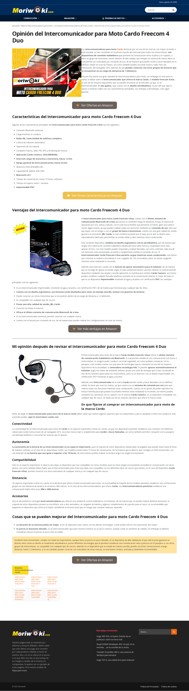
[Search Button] (174, 10)
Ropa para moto (19, 670)
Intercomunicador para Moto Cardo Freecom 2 (20, 580)
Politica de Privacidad (149, 686)
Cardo (120, 49)
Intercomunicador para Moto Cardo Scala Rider (36, 593)
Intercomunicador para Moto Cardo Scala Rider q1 (52, 594)
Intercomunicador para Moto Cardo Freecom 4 (52, 580)
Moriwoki (15, 26)
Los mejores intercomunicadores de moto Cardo (73, 26)
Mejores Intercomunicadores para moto (37, 26)
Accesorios (158, 18)
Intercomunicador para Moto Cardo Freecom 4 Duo (36, 581)
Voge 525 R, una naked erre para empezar (115, 660)
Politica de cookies (169, 686)
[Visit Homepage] (33, 10)
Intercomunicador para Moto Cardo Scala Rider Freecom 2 (20, 594)
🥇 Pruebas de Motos (113, 18)
